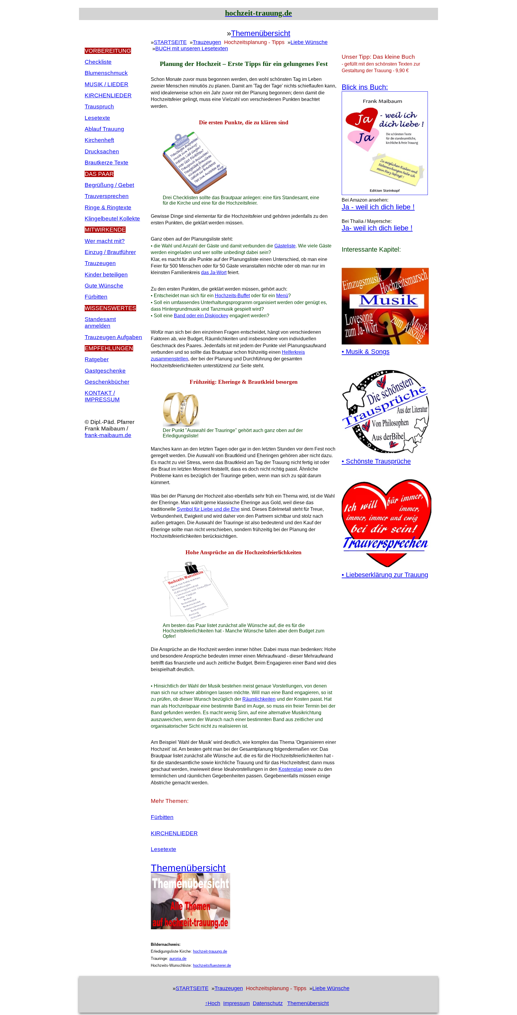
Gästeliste (285, 245)
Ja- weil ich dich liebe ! (377, 228)
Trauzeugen (100, 263)
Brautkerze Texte (106, 162)
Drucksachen (102, 151)
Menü (282, 295)
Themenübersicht (260, 33)
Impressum (236, 1003)
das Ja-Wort (213, 272)
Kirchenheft (99, 140)
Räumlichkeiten (259, 699)
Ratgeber (97, 359)
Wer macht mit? (105, 241)
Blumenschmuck (106, 73)
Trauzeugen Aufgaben (113, 337)
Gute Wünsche (104, 286)
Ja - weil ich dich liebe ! (378, 207)
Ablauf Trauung (104, 129)
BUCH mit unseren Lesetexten (191, 49)
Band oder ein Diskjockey (201, 315)
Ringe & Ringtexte (108, 207)
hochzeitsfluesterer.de (212, 965)
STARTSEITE (170, 42)
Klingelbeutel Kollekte (112, 218)
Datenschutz (268, 1003)
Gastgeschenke (105, 371)
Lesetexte (97, 118)
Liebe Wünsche (309, 42)
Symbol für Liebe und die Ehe (208, 509)
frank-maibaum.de (108, 435)
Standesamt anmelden (100, 322)
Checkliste (98, 62)
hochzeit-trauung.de (210, 951)
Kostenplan (291, 769)
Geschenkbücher (107, 382)
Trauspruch (99, 106)
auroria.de (177, 958)
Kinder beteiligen (106, 274)
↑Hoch (212, 1003)
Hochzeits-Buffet (232, 295)
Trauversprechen (107, 196)
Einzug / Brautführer (110, 252)
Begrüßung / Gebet (109, 185)
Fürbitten (96, 297)
